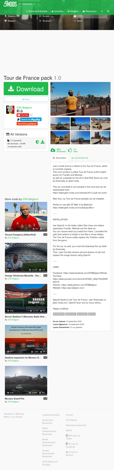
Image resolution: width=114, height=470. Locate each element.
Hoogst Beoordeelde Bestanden (48, 453)
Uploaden (58, 11)
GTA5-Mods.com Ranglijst (50, 463)
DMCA (69, 430)
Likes (75, 151)
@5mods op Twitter (73, 437)
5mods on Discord (72, 453)
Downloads (61, 151)
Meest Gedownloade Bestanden (48, 442)
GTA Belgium (24, 107)
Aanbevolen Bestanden (47, 421)
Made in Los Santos (13, 416)
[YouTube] (21, 111)
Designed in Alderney (14, 413)
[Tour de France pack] (80, 99)
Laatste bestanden (51, 414)
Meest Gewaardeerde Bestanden (49, 431)
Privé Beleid (71, 419)
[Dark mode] (102, 11)
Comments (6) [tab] (80, 157)
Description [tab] (60, 157)
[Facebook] (18, 111)
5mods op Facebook (72, 445)
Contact (69, 414)
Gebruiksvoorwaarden (76, 425)
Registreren (91, 11)
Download (29, 88)
